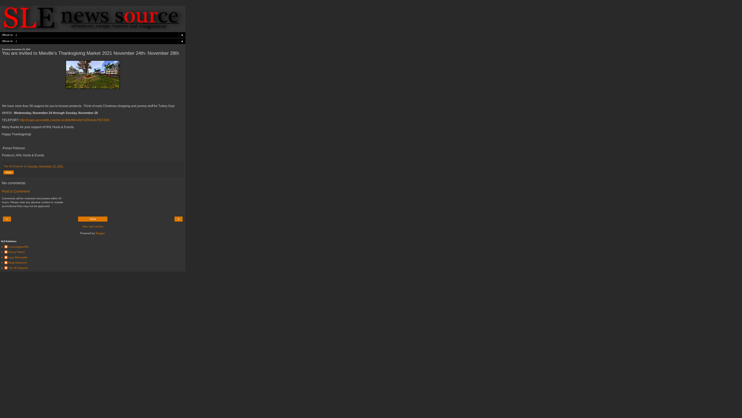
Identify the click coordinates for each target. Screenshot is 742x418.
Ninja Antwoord (17, 262)
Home (93, 219)
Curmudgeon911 (18, 246)
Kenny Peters (16, 252)
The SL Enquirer (18, 267)
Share (8, 172)
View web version (92, 226)
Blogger (100, 233)
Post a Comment (16, 191)
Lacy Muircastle (17, 257)
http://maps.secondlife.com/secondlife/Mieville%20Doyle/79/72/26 (64, 120)
